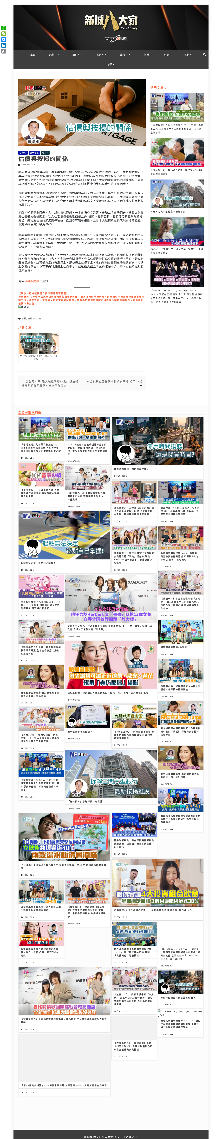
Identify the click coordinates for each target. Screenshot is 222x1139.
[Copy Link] (4, 51)
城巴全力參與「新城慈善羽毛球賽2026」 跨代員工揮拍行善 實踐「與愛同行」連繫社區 (133, 952)
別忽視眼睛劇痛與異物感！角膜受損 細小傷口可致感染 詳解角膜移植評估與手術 (181, 731)
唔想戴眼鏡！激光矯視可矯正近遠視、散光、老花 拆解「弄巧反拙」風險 (108, 692)
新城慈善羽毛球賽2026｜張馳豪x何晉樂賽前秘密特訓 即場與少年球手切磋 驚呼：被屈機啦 (180, 556)
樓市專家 (34, 152)
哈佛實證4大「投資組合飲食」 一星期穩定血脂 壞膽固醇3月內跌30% (153, 910)
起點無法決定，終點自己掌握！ (38, 562)
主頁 (33, 54)
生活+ (123, 54)
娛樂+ (147, 54)
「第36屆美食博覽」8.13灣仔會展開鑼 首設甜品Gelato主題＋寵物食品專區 (64, 1085)
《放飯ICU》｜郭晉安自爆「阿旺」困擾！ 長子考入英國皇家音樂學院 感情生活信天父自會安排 (41, 738)
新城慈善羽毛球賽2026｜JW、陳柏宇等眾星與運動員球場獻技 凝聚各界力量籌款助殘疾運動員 (181, 1023)
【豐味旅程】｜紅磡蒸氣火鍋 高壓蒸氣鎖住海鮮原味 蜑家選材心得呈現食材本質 (40, 493)
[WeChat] (4, 34)
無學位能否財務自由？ (80, 731)
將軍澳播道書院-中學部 (174, 647)
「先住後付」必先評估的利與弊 (85, 801)
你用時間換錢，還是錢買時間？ (131, 468)
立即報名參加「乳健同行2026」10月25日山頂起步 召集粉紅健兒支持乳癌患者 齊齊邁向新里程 (41, 605)
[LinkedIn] (4, 45)
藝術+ (188, 54)
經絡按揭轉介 (33, 281)
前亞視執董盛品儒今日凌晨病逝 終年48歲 (114, 381)
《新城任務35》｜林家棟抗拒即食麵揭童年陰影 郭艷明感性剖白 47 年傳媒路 (86, 496)
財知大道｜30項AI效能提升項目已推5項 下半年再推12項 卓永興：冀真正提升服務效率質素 (180, 511)
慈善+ (111, 64)
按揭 (24, 318)
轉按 (39, 318)
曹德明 (23, 152)
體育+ (167, 54)
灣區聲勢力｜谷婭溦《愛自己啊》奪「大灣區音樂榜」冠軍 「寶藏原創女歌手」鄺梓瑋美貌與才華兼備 (134, 511)
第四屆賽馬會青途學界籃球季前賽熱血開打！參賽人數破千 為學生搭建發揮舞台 (181, 819)
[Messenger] (4, 39)
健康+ (52, 54)
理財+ (76, 54)
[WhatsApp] (4, 28)
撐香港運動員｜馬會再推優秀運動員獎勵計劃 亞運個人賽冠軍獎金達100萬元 (134, 843)
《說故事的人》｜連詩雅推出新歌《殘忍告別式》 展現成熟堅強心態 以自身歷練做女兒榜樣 (133, 1046)
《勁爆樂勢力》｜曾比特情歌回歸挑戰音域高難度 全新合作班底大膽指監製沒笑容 (41, 650)
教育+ (100, 54)
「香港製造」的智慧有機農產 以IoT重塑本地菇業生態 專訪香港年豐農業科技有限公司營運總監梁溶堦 (41, 447)
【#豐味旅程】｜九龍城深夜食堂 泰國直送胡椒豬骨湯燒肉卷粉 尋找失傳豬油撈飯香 (134, 734)
